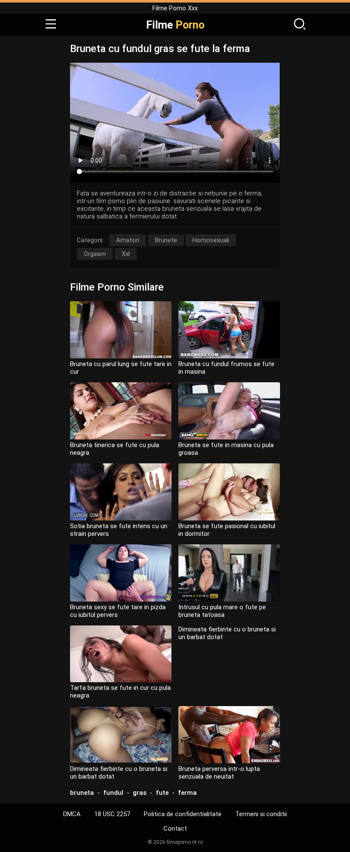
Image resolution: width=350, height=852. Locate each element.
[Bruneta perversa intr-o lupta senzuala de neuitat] (229, 734)
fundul (113, 793)
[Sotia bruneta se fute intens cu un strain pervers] (121, 492)
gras (139, 793)
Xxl (126, 254)
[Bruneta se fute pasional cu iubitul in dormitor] (229, 492)
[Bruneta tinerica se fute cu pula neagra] (121, 410)
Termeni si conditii (261, 814)
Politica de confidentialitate (183, 814)
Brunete (166, 240)
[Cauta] (299, 24)
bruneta (82, 793)
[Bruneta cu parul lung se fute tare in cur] (121, 329)
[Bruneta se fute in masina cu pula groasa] (229, 410)
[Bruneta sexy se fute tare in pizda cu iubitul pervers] (121, 573)
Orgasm (95, 254)
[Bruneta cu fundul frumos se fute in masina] (229, 329)
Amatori (127, 240)
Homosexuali (210, 240)
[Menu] (51, 24)
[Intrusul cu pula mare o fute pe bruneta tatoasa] (229, 573)
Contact (175, 828)
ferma (187, 793)
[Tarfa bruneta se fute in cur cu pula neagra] (121, 654)
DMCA (72, 814)
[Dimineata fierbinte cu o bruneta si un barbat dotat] (121, 734)
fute (162, 793)
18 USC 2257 (112, 814)
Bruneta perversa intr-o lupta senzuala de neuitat (219, 772)
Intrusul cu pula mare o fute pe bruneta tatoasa (222, 611)
